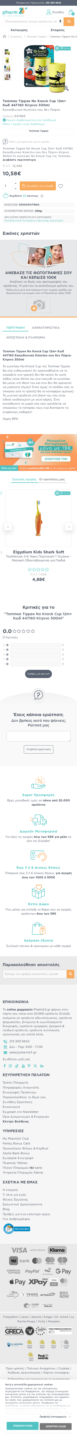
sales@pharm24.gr (22, 1052)
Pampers (54, 1321)
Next (69, 526)
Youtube (23, 1066)
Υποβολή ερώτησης (38, 749)
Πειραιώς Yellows (15, 1163)
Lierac (24, 1317)
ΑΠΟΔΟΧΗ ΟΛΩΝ (22, 1425)
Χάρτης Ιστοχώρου (56, 1372)
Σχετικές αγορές (24, 479)
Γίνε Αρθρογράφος (16, 1219)
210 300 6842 (19, 1041)
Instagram (10, 1066)
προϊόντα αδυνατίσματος (39, 1018)
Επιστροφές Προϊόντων (19, 1092)
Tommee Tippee (38, 131)
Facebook (5, 1066)
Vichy (41, 1321)
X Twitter (35, 1066)
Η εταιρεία (10, 1190)
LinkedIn (42, 1066)
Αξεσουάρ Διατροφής (49, 220)
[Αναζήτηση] (69, 21)
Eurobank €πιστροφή (18, 1158)
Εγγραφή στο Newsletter (20, 1112)
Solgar (48, 1317)
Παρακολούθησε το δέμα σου (24, 1097)
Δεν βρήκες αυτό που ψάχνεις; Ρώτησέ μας (38, 723)
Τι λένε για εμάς (14, 1194)
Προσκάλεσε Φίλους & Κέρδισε (25, 1148)
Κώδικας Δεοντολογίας (24, 1372)
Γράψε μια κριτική (38, 674)
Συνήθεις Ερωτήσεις (17, 1102)
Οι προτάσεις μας (52, 479)
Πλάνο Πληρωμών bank (22, 1167)
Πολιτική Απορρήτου (41, 1368)
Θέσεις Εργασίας (15, 1199)
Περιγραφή (15, 327)
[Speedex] (48, 1294)
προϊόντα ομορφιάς (34, 1026)
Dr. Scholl (61, 1317)
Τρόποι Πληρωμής (15, 1082)
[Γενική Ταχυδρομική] (29, 1294)
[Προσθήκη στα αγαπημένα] (60, 186)
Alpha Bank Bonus (16, 1153)
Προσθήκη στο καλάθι (40, 186)
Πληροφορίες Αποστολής (21, 1087)
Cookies (63, 1368)
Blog (6, 1209)
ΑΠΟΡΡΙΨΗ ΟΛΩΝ (56, 1426)
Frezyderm (10, 1317)
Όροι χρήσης (15, 1368)
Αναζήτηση (70, 974)
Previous (8, 526)
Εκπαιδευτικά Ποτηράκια (19, 220)
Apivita (36, 1317)
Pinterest (29, 1066)
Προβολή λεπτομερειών (53, 1416)
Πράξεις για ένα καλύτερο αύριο (26, 1214)
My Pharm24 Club (16, 1138)
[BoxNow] (64, 1294)
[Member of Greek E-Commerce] (14, 1330)
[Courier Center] (31, 1305)
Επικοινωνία (11, 1107)
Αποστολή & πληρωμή (25, 337)
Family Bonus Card (16, 1143)
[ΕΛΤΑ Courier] (12, 1294)
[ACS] (47, 1305)
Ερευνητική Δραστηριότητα (22, 1204)
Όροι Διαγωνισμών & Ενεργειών (26, 1116)
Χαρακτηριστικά (46, 327)
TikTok (17, 1066)
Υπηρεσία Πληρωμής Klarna (23, 1172)
